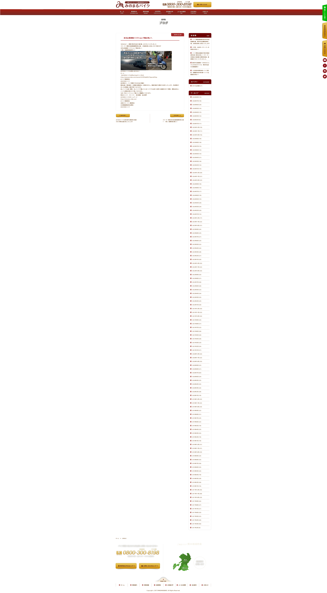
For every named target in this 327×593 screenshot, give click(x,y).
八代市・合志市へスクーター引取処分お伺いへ (199, 48)
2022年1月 (196, 305)
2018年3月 (196, 478)
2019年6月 (196, 422)
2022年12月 (197, 263)
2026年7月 (196, 101)
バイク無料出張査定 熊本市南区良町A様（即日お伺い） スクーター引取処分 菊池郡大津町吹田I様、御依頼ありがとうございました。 (199, 56)
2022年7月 (196, 282)
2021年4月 (196, 339)
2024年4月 (196, 203)
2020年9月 (196, 365)
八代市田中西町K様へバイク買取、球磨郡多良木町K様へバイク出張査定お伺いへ (199, 72)
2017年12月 (197, 490)
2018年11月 (197, 448)
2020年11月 (197, 357)
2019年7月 (196, 418)
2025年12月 (197, 127)
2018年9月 (196, 456)
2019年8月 (196, 414)
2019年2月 (196, 437)
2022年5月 (196, 289)
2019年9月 (196, 410)
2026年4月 (196, 112)
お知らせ (206, 585)
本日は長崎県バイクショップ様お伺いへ (138, 38)
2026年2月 (196, 120)
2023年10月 (197, 225)
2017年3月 (196, 524)
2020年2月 (196, 391)
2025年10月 (197, 135)
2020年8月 (196, 369)
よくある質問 (182, 585)
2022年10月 (197, 271)
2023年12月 (197, 218)
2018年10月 (197, 452)
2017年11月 (197, 493)
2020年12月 (197, 354)
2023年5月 (196, 244)
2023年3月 (196, 252)
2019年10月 (197, 407)
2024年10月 (197, 180)
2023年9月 (196, 229)
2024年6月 (196, 195)
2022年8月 (196, 278)
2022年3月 (196, 297)
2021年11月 (197, 312)
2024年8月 (196, 188)
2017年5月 (196, 516)
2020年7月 (196, 373)
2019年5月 (196, 425)
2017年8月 (196, 505)
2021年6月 (196, 331)
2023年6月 (196, 240)
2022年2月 (196, 301)
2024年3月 (196, 206)
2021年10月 (197, 316)
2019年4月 (196, 429)
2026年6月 (196, 104)
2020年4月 (196, 384)
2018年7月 (196, 463)
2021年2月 (196, 346)
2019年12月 (197, 399)
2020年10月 (197, 361)
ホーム (122, 73)
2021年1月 (196, 350)
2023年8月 (196, 233)
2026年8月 (196, 97)
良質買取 (158, 585)
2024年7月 (196, 191)
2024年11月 (197, 176)
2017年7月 (196, 509)
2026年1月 (196, 123)
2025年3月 (196, 161)
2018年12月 (197, 444)
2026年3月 (196, 116)
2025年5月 (196, 154)
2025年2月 (196, 165)
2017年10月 (197, 497)
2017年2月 (196, 527)
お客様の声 (170, 585)
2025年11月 (197, 131)
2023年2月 (196, 256)
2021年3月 (196, 342)
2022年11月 (197, 267)
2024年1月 (196, 214)
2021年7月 (196, 327)
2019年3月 (196, 433)
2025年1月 (196, 169)
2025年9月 (196, 138)
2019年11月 (197, 403)
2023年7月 (196, 237)
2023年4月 (196, 248)
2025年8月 (196, 142)
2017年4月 (196, 520)
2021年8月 (196, 323)
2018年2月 (196, 482)
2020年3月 (196, 388)
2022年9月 (196, 274)
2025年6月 (196, 150)
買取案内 (134, 585)
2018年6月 (196, 467)
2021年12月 (197, 308)
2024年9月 (196, 184)
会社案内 (194, 585)
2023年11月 (197, 222)
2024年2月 (196, 210)
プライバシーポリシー (138, 572)
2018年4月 (196, 475)
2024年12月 (197, 172)
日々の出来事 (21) (197, 86)
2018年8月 (196, 459)
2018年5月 (196, 471)
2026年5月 (196, 108)
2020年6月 (196, 376)
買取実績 (146, 585)
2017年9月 (196, 501)
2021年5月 (196, 335)
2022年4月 (196, 293)
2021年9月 (196, 320)
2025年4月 (196, 157)
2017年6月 (196, 512)
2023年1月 (196, 259)
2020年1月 (196, 395)
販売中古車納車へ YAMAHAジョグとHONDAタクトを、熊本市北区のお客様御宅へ (199, 65)
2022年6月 (196, 286)
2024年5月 (196, 199)
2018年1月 (196, 486)
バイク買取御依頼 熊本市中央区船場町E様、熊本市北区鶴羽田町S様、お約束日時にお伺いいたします (200, 41)
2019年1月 (196, 441)
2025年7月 (196, 146)
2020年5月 (196, 380)
